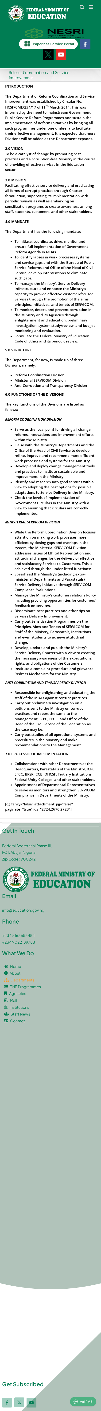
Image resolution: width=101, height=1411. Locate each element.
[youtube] (31, 1402)
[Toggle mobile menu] (91, 7)
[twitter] (19, 1402)
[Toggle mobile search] (82, 7)
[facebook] (7, 1402)
